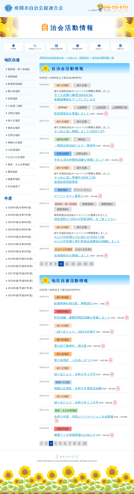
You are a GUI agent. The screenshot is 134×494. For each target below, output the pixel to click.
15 (91, 263)
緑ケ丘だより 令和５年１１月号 (76, 402)
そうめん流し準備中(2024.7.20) (75, 177)
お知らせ (120, 49)
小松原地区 (14, 149)
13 (79, 263)
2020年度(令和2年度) (19, 251)
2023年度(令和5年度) (19, 229)
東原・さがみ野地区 (19, 164)
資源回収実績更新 (66, 182)
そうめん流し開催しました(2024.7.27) (79, 131)
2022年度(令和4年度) (19, 236)
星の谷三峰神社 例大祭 (70, 346)
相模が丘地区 (15, 142)
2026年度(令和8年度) (19, 207)
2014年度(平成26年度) (20, 295)
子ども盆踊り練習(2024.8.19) (73, 95)
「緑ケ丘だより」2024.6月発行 (74, 331)
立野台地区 (14, 113)
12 (73, 263)
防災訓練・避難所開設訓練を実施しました (82, 317)
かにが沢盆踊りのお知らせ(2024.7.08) (79, 237)
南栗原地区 (14, 179)
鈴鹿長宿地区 (15, 83)
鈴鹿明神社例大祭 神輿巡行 (73, 303)
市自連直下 (14, 186)
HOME (13, 49)
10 (84, 443)
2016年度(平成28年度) (20, 280)
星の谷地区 (14, 91)
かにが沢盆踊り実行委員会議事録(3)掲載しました (87, 241)
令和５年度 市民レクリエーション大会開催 (83, 416)
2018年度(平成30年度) (20, 266)
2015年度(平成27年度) (20, 288)
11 (67, 263)
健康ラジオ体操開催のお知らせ (75, 435)
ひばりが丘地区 (16, 157)
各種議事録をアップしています (75, 99)
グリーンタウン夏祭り (69, 196)
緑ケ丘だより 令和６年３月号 (75, 374)
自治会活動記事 (56, 49)
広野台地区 (14, 135)
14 (85, 263)
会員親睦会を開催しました (72, 255)
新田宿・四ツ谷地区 (19, 69)
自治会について (35, 49)
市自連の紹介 (77, 49)
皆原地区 (13, 98)
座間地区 (13, 76)
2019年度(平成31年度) (20, 258)
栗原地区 (13, 171)
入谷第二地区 (15, 105)
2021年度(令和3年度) (19, 244)
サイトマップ (67, 456)
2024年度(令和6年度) (19, 222)
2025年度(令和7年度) (19, 214)
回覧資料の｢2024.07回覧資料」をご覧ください (85, 219)
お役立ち (99, 49)
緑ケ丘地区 (14, 120)
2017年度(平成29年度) (20, 273)
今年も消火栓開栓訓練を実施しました (79, 159)
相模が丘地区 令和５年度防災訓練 (78, 388)
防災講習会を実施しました (72, 113)
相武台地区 (14, 127)
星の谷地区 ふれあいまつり (73, 360)
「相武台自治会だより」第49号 (75, 145)
